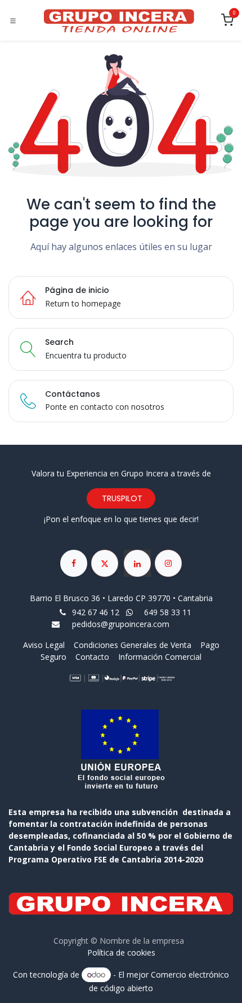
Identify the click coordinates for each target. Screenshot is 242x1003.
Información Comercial (159, 656)
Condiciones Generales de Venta (132, 645)
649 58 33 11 (169, 612)
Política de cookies (121, 952)
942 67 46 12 (95, 612)
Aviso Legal (45, 645)
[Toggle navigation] (12, 21)
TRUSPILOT (121, 498)
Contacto (92, 656)
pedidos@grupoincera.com (120, 624)
